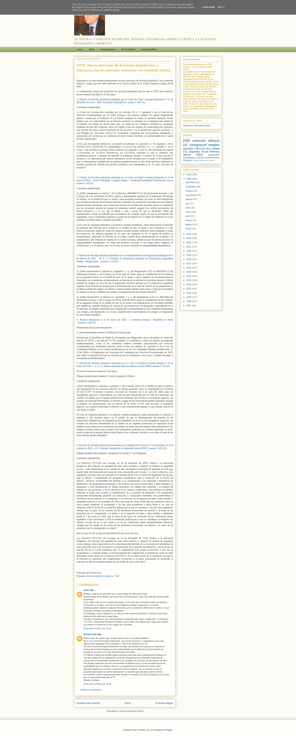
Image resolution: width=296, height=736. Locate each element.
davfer (86, 590)
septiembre (191, 195)
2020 (189, 251)
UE (185, 145)
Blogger (169, 730)
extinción (199, 141)
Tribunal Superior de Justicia (203, 160)
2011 (189, 288)
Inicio (80, 49)
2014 (189, 276)
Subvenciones (212, 157)
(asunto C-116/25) (109, 261)
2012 (189, 284)
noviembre (191, 186)
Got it (221, 7)
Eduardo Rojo (95, 573)
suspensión (213, 155)
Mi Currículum (128, 49)
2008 (189, 301)
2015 (189, 272)
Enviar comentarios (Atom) (131, 711)
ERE (186, 141)
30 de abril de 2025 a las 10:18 (97, 684)
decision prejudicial (94, 576)
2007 (189, 305)
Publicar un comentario (90, 690)
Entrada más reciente (88, 703)
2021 (189, 246)
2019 (189, 255)
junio (188, 207)
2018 (189, 259)
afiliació (213, 141)
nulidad (215, 148)
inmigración (198, 145)
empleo (213, 145)
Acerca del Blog (149, 49)
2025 (189, 178)
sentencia (109, 576)
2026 (189, 174)
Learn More (208, 7)
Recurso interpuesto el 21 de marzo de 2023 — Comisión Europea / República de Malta (125, 319)
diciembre (191, 182)
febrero (189, 224)
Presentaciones (108, 49)
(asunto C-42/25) (85, 183)
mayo (189, 212)
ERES (199, 154)
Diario (92, 49)
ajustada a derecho (194, 148)
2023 (189, 238)
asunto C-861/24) (136, 102)
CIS (185, 151)
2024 (189, 234)
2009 (189, 297)
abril (188, 216)
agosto (189, 199)
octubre (190, 191)
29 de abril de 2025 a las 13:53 (97, 628)
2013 (189, 280)
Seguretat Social (198, 151)
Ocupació (187, 160)
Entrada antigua (164, 703)
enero (189, 228)
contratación (189, 157)
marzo (189, 220)
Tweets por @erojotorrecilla (196, 125)
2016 (189, 267)
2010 (189, 293)
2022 (189, 242)
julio (188, 203)
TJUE (116, 576)
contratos (200, 157)
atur (208, 148)
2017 (189, 263)
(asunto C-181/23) (87, 322)
